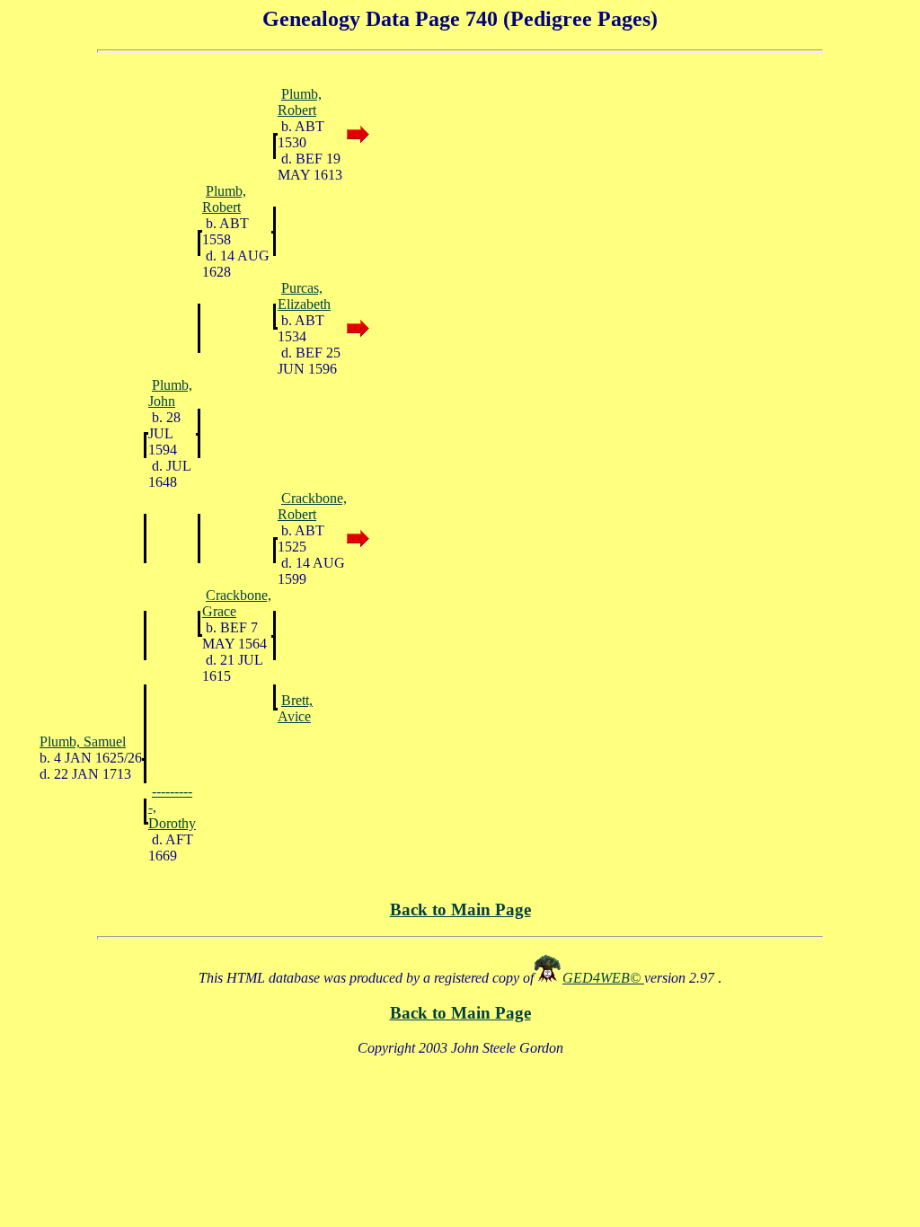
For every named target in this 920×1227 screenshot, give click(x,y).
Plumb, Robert (300, 102)
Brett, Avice (295, 708)
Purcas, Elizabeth (304, 296)
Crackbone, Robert (312, 506)
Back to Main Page (460, 909)
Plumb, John (170, 393)
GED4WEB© (603, 977)
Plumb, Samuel (83, 741)
